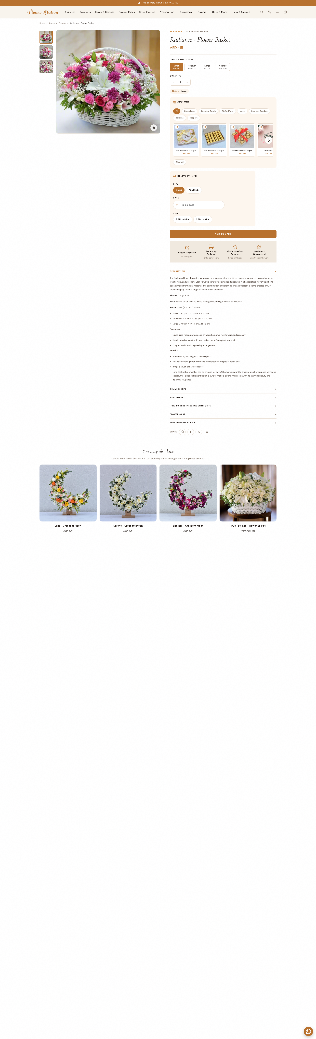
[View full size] (153, 127)
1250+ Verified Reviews (196, 31)
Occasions (186, 12)
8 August (70, 12)
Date (176, 198)
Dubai (179, 190)
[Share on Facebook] (190, 432)
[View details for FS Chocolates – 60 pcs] (205, 127)
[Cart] (285, 12)
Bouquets (85, 12)
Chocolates (189, 111)
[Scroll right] (268, 140)
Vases (242, 111)
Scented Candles (259, 111)
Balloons (180, 118)
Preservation (166, 12)
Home (42, 23)
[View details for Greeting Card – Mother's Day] (261, 127)
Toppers (194, 118)
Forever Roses (126, 12)
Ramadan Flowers (57, 23)
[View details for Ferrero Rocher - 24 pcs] (233, 127)
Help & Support (241, 12)
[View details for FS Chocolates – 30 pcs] (177, 127)
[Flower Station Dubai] (42, 12)
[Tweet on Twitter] (199, 432)
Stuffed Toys (227, 111)
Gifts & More (219, 12)
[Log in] (277, 12)
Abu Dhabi (194, 190)
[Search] (261, 12)
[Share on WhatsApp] (182, 432)
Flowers (202, 12)
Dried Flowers (147, 12)
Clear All (180, 162)
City (175, 184)
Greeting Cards (208, 111)
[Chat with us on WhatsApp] (308, 1031)
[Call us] (269, 12)
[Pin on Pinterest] (207, 432)
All (177, 111)
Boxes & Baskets (104, 12)
